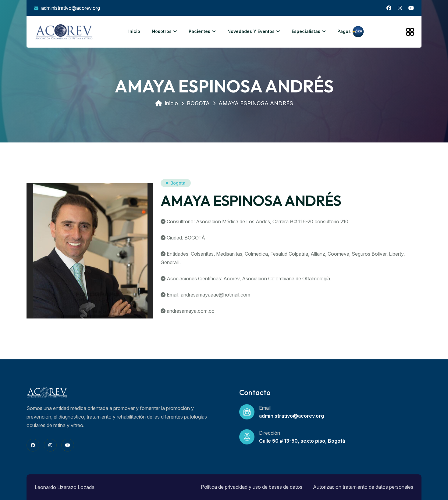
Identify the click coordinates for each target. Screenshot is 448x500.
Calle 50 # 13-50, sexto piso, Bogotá (302, 441)
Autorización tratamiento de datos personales (363, 487)
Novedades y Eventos (251, 31)
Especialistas (306, 31)
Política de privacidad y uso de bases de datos (251, 487)
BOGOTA (198, 103)
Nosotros (162, 31)
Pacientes (199, 31)
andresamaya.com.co (191, 311)
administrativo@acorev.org (70, 8)
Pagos (344, 31)
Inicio (134, 31)
